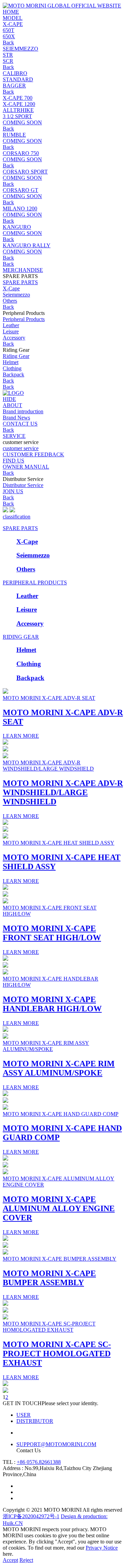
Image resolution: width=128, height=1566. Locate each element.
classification (16, 516)
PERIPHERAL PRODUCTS (35, 582)
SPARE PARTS (20, 528)
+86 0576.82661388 (39, 1462)
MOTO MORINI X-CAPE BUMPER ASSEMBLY (59, 1259)
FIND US (13, 460)
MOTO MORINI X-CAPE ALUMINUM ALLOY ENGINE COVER (59, 1208)
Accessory (14, 338)
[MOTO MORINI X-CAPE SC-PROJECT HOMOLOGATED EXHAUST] (5, 1317)
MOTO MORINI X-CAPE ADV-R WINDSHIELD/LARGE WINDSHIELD (48, 766)
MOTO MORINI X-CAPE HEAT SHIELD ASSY (58, 843)
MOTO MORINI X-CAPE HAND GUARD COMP (60, 1114)
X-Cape (11, 288)
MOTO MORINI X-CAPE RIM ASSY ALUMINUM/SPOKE (46, 1046)
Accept (10, 1560)
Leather (11, 325)
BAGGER (14, 85)
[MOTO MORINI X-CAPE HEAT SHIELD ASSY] (5, 837)
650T (8, 30)
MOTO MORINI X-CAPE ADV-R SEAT (49, 698)
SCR (8, 61)
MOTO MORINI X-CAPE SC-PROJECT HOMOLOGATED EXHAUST (49, 1327)
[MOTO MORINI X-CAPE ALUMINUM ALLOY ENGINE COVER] (5, 1172)
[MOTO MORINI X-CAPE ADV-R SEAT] (5, 692)
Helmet (10, 362)
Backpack (13, 374)
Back (8, 42)
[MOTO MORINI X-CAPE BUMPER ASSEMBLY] (5, 1253)
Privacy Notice (102, 1548)
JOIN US (13, 491)
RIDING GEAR (21, 637)
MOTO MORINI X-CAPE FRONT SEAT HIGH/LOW (52, 933)
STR (8, 55)
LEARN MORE (21, 736)
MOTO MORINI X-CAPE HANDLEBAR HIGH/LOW (52, 1004)
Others (10, 301)
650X (9, 36)
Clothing (12, 368)
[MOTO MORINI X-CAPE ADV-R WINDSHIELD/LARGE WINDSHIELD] (5, 756)
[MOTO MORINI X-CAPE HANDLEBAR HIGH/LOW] (5, 972)
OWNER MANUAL (26, 467)
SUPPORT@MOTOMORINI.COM (56, 1444)
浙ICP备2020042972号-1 (31, 1516)
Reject (26, 1560)
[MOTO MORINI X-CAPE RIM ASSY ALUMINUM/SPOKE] (5, 1037)
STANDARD (18, 79)
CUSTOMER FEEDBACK (33, 454)
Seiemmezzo (16, 294)
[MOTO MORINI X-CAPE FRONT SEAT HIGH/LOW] (5, 901)
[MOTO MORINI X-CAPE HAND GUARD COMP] (5, 1108)
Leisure (11, 331)
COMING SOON (22, 122)
